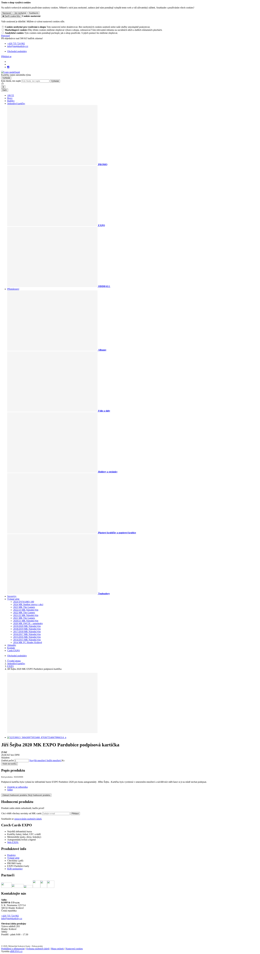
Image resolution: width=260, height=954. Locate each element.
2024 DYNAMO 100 (23, 601)
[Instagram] (8, 67)
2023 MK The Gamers (24, 607)
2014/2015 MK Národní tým (27, 639)
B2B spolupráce (15, 868)
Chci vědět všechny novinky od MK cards (21, 813)
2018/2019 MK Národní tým (27, 629)
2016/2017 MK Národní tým (27, 634)
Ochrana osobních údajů (37, 948)
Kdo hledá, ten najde (11, 81)
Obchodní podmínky (17, 51)
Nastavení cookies (74, 948)
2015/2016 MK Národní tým (27, 637)
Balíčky (11, 101)
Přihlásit (75, 813)
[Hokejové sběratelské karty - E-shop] (10, 72)
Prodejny (11, 855)
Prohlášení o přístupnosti (13, 948)
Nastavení (6, 13)
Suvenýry (11, 596)
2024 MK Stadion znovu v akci (28, 604)
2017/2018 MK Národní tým (27, 631)
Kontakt (11, 648)
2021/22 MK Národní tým (25, 615)
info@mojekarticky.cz (11, 918)
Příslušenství (13, 289)
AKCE (10, 95)
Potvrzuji (5, 35)
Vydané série (13, 599)
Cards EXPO (13, 650)
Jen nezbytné (20, 13)
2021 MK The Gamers (24, 618)
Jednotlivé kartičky (16, 103)
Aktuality (11, 645)
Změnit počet (7, 760)
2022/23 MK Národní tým (25, 610)
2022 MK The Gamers (24, 612)
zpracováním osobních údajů (28, 819)
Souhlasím (33, 13)
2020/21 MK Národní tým (25, 620)
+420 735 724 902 (10, 915)
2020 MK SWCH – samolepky (28, 623)
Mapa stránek (57, 948)
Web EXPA (13, 842)
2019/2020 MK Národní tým (27, 626)
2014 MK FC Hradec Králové (27, 642)
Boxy (9, 98)
